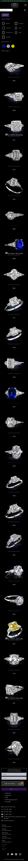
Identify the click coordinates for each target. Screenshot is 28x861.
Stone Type (5, 50)
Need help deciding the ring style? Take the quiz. (14, 0)
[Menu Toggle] (25, 10)
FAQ (6, 797)
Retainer (8, 793)
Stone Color (5, 41)
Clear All (5, 15)
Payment (8, 795)
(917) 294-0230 (8, 811)
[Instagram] (20, 854)
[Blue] (3, 46)
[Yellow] (13, 46)
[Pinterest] (16, 854)
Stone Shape (5, 19)
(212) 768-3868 (8, 809)
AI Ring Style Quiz (11, 799)
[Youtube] (12, 854)
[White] (8, 46)
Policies (8, 801)
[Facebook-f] (8, 854)
